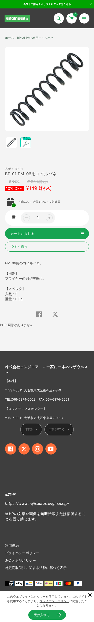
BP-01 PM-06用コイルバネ (35, 38)
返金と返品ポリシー (20, 560)
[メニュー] (84, 18)
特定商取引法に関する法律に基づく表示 (36, 568)
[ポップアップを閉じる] (90, 595)
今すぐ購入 (19, 246)
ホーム (9, 38)
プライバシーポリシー (22, 553)
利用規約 (12, 545)
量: (14, 217)
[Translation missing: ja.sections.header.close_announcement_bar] (90, 4)
